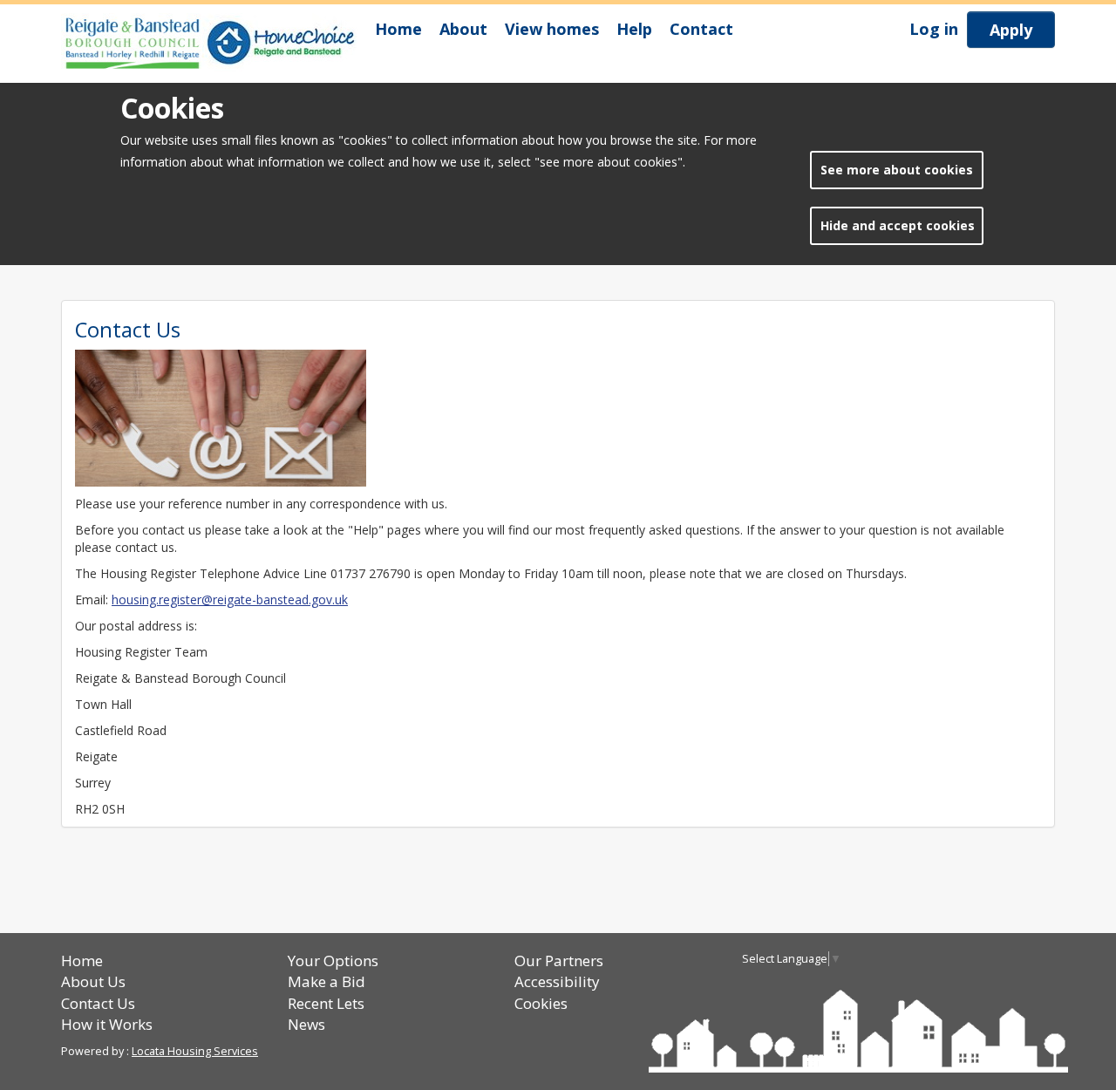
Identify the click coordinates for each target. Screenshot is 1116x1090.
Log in (933, 28)
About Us (93, 981)
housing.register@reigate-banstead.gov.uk (230, 599)
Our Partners (558, 960)
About (463, 28)
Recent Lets (326, 1003)
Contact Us (98, 1003)
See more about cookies (896, 169)
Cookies (541, 1003)
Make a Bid (326, 981)
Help (634, 28)
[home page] (213, 43)
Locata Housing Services (195, 1051)
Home (398, 28)
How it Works (107, 1024)
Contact (701, 28)
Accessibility (557, 981)
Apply (1011, 29)
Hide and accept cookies (897, 225)
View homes (552, 28)
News (306, 1024)
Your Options (333, 960)
